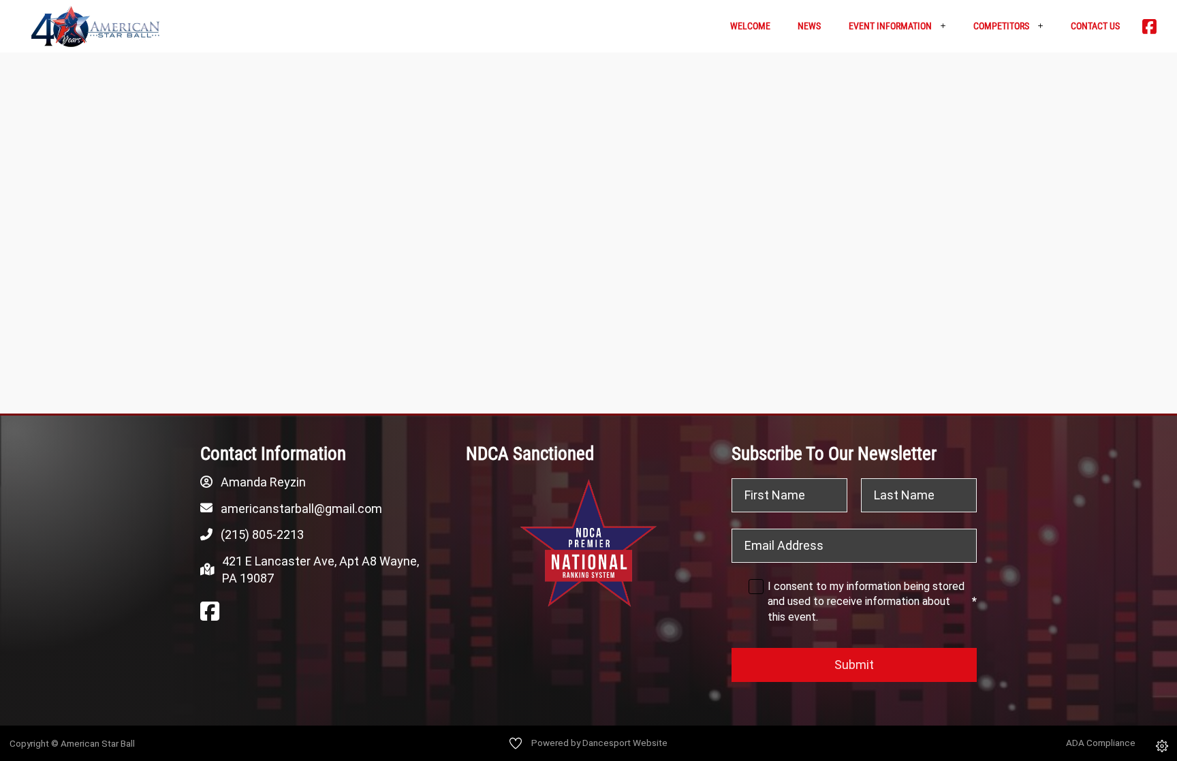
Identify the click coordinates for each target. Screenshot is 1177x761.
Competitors (1001, 25)
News (809, 25)
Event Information (890, 25)
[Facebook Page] (209, 611)
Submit (854, 664)
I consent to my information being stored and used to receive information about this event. (872, 601)
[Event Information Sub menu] (948, 26)
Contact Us (1095, 25)
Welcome (750, 25)
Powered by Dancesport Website (599, 742)
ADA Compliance (1100, 742)
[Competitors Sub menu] (1045, 26)
